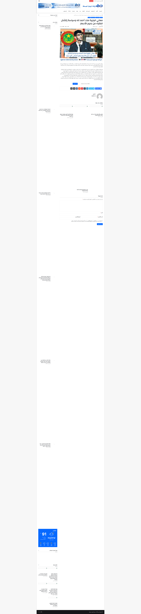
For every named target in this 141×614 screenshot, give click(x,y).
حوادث (77, 11)
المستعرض (97, 15)
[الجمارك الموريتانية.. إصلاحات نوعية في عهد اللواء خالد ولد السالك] (54, 233)
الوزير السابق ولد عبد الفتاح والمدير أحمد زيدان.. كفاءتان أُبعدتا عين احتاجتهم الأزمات (44, 27)
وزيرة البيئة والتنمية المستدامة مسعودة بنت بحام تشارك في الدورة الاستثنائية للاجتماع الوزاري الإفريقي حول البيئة (53, 591)
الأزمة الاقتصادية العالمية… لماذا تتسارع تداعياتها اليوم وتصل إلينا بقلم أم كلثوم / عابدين (45, 445)
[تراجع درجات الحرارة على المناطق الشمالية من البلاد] (42, 570)
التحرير (100, 26)
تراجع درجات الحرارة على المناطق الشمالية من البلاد (42, 574)
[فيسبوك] (93, 96)
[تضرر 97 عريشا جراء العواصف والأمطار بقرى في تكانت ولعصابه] (42, 585)
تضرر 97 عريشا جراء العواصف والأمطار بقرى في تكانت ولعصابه (43, 590)
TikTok (69, 11)
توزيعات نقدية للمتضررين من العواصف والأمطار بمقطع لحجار (53, 604)
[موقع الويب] (95, 96)
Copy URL (75, 83)
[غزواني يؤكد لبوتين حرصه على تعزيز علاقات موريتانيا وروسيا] (96, 109)
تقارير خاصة (88, 11)
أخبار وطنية (93, 11)
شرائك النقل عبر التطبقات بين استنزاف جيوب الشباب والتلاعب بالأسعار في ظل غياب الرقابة (45, 361)
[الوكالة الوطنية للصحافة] (92, 5)
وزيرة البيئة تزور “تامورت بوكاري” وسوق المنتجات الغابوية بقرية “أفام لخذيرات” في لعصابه (66, 115)
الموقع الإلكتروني (77, 216)
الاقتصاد (83, 11)
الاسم (101, 212)
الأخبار (97, 11)
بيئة (80, 11)
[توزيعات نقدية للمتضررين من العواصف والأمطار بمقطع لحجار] (52, 599)
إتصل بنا (73, 11)
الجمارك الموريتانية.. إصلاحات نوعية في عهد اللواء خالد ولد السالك (44, 193)
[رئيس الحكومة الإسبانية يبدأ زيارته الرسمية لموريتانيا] (81, 147)
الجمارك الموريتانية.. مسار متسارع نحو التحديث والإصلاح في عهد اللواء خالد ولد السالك (44, 110)
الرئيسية (100, 11)
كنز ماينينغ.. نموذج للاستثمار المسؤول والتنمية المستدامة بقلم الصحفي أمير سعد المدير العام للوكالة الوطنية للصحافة (44, 278)
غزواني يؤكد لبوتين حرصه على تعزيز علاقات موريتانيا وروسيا (97, 114)
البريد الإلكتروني (100, 216)
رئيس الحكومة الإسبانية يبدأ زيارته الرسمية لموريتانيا (82, 190)
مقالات (89, 17)
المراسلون (65, 11)
